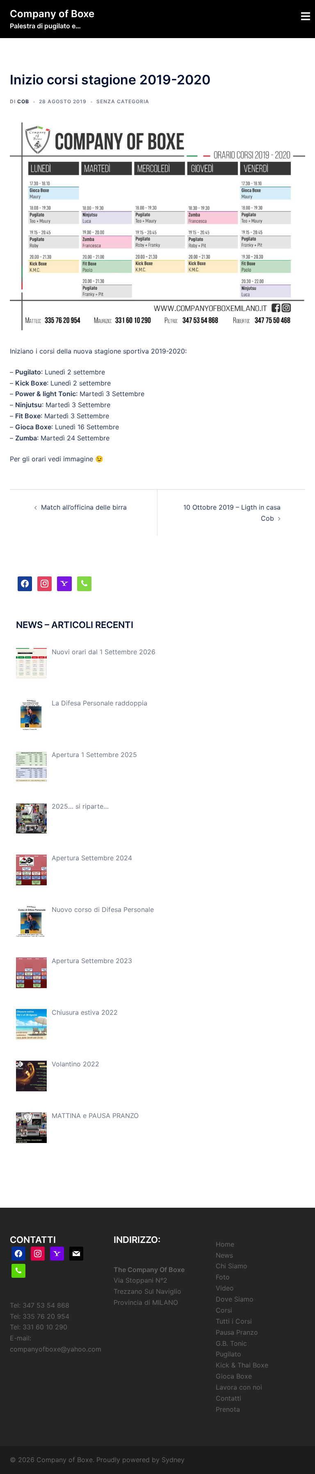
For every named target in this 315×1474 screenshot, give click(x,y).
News (224, 1255)
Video (225, 1288)
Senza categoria (122, 101)
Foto (223, 1277)
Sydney (173, 1460)
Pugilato (228, 1354)
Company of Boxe (52, 14)
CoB (23, 101)
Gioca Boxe (234, 1376)
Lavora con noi (239, 1387)
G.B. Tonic (231, 1343)
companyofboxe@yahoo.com (55, 1349)
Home (225, 1244)
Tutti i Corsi (234, 1321)
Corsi (224, 1310)
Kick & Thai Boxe (242, 1365)
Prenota (228, 1409)
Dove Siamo (234, 1299)
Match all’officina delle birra (84, 507)
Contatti (228, 1398)
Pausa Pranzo (237, 1332)
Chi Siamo (231, 1266)
